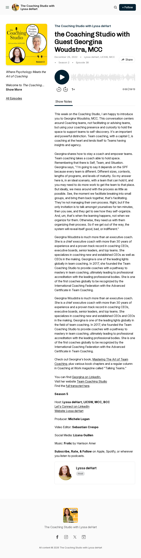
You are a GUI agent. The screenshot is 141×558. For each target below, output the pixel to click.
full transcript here (77, 386)
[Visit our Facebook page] (57, 537)
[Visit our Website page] (84, 537)
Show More (14, 89)
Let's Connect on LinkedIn (72, 406)
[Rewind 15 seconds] (59, 89)
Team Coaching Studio (92, 381)
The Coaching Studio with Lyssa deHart (38, 7)
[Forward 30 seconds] (65, 89)
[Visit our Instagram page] (66, 537)
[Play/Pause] (62, 77)
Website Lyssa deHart (69, 411)
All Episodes (14, 98)
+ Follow (127, 7)
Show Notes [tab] (63, 101)
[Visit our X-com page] (75, 537)
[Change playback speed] (73, 89)
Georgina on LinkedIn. (86, 377)
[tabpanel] (95, 287)
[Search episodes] (115, 7)
